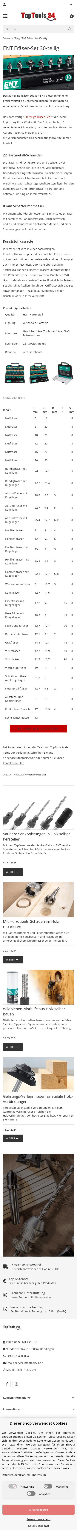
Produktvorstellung (36, 774)
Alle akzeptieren (38, 1509)
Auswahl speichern (38, 1519)
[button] (70, 4)
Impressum (39, 1475)
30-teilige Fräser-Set (37, 117)
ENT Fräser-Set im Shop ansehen (38, 728)
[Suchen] (69, 29)
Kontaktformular (13, 763)
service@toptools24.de (21, 758)
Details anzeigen (38, 1525)
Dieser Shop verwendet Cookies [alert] (38, 1423)
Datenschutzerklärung (16, 1475)
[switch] (12, 1486)
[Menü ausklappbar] (5, 16)
